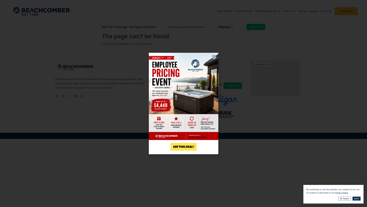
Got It (356, 199)
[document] (183, 103)
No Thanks (344, 199)
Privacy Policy (341, 192)
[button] (214, 57)
